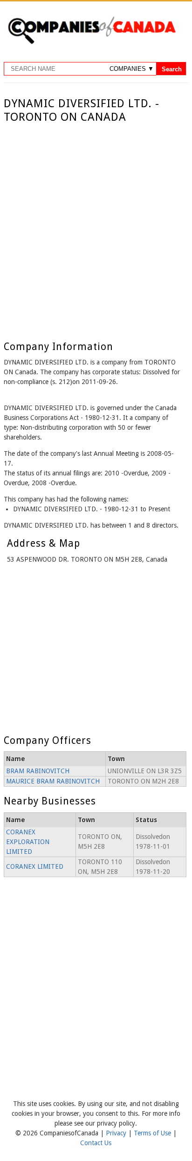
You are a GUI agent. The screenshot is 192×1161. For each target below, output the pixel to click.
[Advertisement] (96, 225)
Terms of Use (153, 1133)
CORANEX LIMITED (34, 866)
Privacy (117, 1133)
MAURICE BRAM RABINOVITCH (53, 781)
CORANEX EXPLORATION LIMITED (27, 841)
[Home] (91, 42)
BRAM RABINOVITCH (37, 771)
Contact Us (95, 1143)
